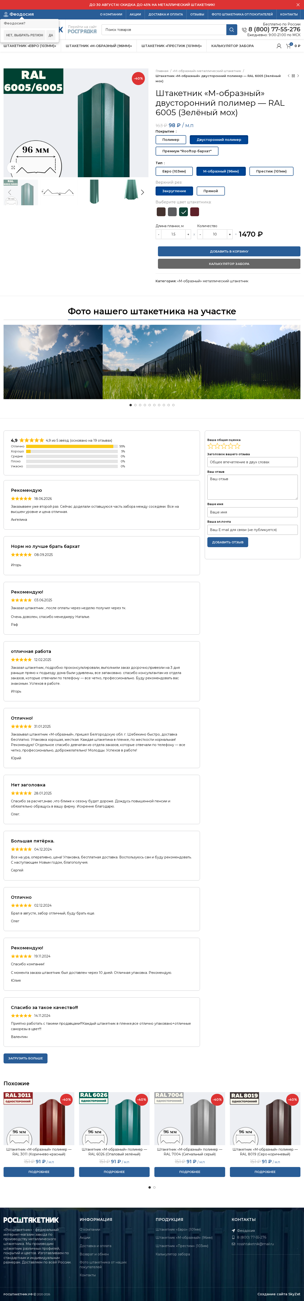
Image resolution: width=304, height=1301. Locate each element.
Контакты (88, 1275)
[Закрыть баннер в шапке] (298, 5)
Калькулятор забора (173, 1254)
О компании (90, 1229)
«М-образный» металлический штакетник (207, 71)
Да (51, 35)
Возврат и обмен (94, 1254)
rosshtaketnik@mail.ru (255, 1244)
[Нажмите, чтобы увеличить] (13, 168)
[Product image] (39, 1118)
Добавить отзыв (227, 542)
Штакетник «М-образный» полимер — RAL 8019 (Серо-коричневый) (265, 1151)
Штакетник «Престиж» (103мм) (182, 1246)
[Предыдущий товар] (288, 76)
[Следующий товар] (298, 76)
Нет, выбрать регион (24, 35)
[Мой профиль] (279, 46)
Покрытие (165, 131)
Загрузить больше (25, 1058)
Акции (85, 1237)
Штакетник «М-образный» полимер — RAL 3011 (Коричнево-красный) (38, 1151)
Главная (162, 71)
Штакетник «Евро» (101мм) (178, 1229)
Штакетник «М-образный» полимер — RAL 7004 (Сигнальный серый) (189, 1151)
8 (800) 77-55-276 (273, 29)
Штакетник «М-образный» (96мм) (184, 1237)
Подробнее (38, 1172)
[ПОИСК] (231, 29)
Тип (159, 163)
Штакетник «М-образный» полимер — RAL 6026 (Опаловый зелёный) (114, 1151)
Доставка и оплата (95, 1246)
